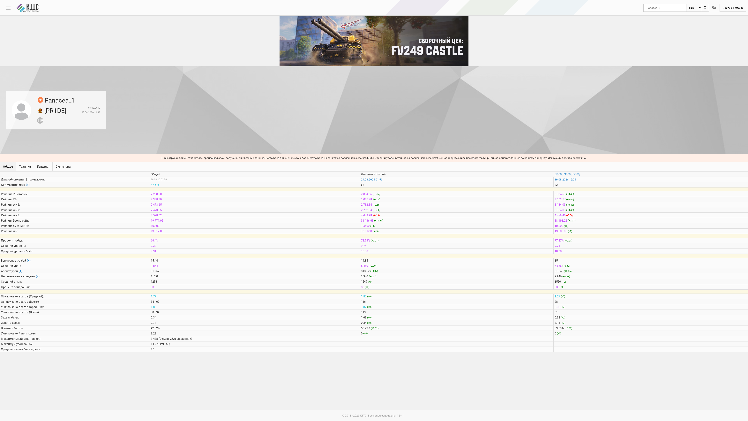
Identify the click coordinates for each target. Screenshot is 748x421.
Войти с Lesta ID (733, 7)
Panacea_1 (60, 100)
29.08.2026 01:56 (371, 179)
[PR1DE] (55, 110)
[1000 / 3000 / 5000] (567, 174)
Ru (714, 7)
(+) (28, 185)
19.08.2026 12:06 (565, 179)
